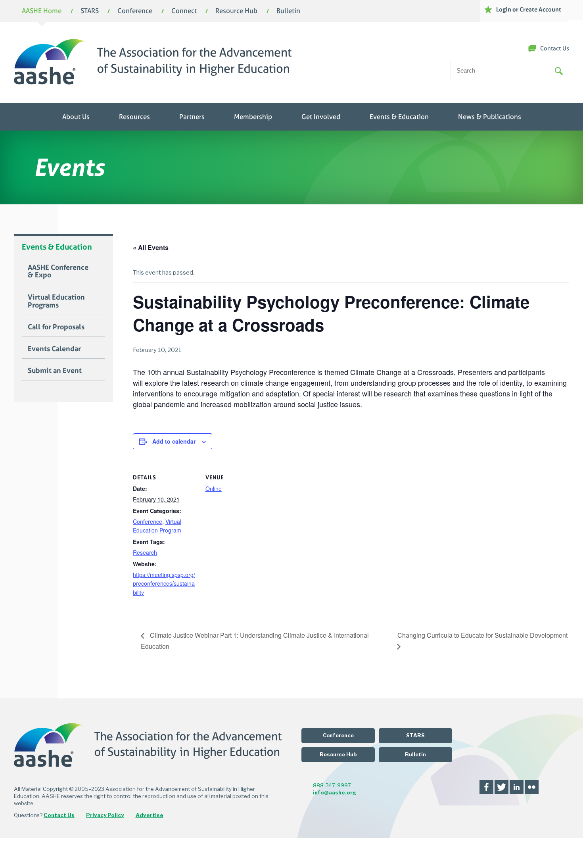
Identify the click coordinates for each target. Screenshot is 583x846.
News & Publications (489, 117)
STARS (90, 11)
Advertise (149, 815)
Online (213, 488)
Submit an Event (55, 370)
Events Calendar (54, 348)
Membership (253, 117)
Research (145, 552)
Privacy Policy (105, 815)
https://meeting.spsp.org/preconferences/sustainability (164, 583)
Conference (134, 11)
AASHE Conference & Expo (58, 271)
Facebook (486, 787)
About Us (76, 117)
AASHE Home (41, 11)
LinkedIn (517, 787)
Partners (192, 117)
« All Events (151, 247)
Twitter (501, 787)
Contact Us (554, 48)
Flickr (532, 787)
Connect (184, 11)
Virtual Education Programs (56, 301)
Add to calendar (174, 441)
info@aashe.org (334, 792)
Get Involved (320, 117)
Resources (134, 117)
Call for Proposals (56, 327)
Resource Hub (236, 11)
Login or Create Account (528, 9)
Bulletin (288, 11)
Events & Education (399, 117)
